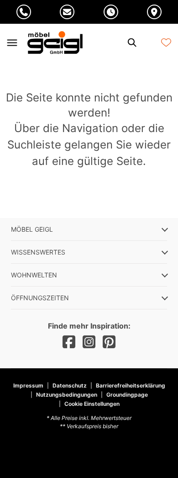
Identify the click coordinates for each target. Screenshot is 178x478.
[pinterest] (109, 342)
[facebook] (69, 342)
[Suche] (131, 42)
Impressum (28, 385)
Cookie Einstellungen (92, 404)
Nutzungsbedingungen (66, 394)
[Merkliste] (166, 42)
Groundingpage (127, 394)
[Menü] (12, 42)
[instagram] (89, 342)
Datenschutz (69, 385)
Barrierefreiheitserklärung (130, 385)
